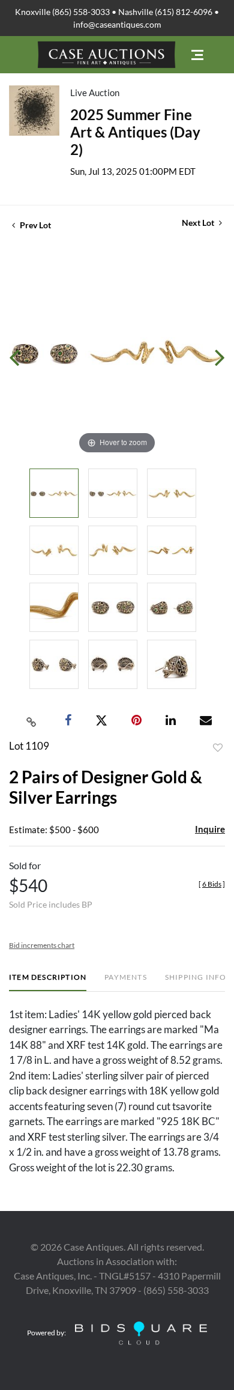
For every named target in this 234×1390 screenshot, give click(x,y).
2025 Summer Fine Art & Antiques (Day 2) (135, 132)
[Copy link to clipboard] (32, 721)
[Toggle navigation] (197, 55)
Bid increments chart (41, 945)
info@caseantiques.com (117, 24)
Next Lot (199, 222)
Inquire (210, 829)
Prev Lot (34, 225)
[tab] (47, 982)
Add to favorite (218, 747)
